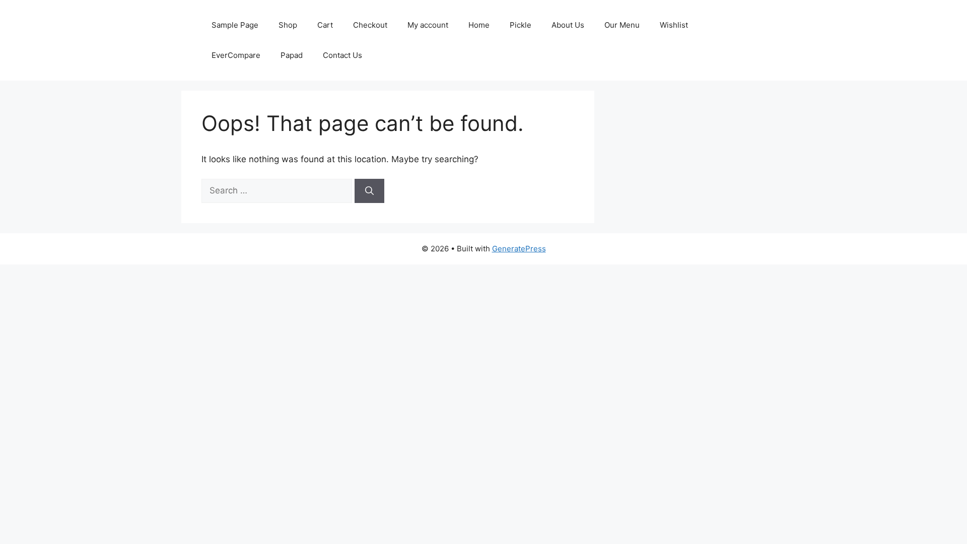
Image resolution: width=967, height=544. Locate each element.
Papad (292, 55)
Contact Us (342, 55)
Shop (288, 25)
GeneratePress (519, 248)
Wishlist (674, 25)
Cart (325, 25)
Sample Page (235, 25)
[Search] (369, 191)
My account (427, 25)
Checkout (370, 25)
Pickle (520, 25)
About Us (567, 25)
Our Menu (622, 25)
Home (479, 25)
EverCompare (236, 55)
